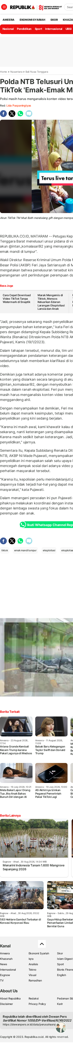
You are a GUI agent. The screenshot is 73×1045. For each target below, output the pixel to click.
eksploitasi (49, 550)
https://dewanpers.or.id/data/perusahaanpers (31, 1024)
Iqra (31, 958)
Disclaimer (6, 1003)
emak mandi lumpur (25, 550)
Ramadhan (35, 980)
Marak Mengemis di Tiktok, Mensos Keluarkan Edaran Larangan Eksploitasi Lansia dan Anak (51, 301)
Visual (32, 975)
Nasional (8, 28)
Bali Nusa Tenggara (37, 71)
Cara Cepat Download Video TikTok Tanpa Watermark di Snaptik (17, 298)
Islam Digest (64, 958)
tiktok (4, 550)
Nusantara (16, 71)
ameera (8, 19)
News (3, 964)
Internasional (53, 28)
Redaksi (34, 998)
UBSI (69, 28)
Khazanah (6, 958)
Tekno (32, 969)
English (61, 975)
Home (3, 71)
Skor (60, 953)
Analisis (33, 964)
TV (2, 980)
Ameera (5, 953)
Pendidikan (24, 28)
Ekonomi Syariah (32, 19)
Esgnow (5, 975)
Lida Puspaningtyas (18, 105)
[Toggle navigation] (4, 7)
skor (54, 19)
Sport (38, 28)
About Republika (10, 998)
